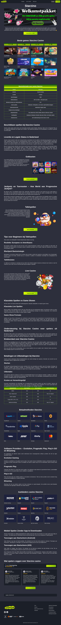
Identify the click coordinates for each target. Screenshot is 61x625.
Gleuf (50, 44)
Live (23, 44)
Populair (9, 44)
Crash (36, 44)
